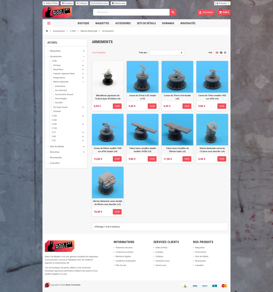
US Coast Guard (60, 107)
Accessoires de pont (64, 94)
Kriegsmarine (59, 77)
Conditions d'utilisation (126, 261)
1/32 (54, 140)
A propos (68, 3)
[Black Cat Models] (57, 12)
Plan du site (121, 265)
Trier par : (143, 52)
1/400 (54, 120)
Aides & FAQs (52, 3)
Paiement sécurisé (124, 247)
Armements (60, 86)
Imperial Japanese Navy (64, 73)
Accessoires (123, 23)
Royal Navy (58, 69)
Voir (210, 52)
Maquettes (102, 23)
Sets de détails (146, 23)
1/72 (54, 132)
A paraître (55, 163)
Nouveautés (187, 23)
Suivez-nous (119, 3)
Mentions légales (123, 256)
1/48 (54, 136)
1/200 (54, 124)
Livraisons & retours (124, 252)
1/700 (54, 116)
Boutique (83, 23)
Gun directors (61, 90)
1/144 (54, 128)
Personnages (61, 98)
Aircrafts (59, 102)
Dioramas (168, 23)
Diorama (57, 111)
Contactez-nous (100, 3)
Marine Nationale (60, 82)
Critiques (83, 3)
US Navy (57, 65)
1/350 (54, 61)
